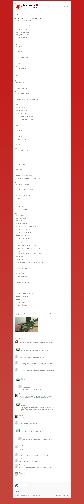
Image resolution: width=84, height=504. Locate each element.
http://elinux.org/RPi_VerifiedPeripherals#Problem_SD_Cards (32, 389)
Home (49, 6)
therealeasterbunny (23, 360)
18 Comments (29, 20)
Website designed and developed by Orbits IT (62, 495)
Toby (18, 20)
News (53, 6)
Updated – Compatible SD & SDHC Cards (29, 19)
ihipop (20, 421)
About (68, 6)
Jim (21, 378)
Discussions (57, 6)
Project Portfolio (63, 6)
